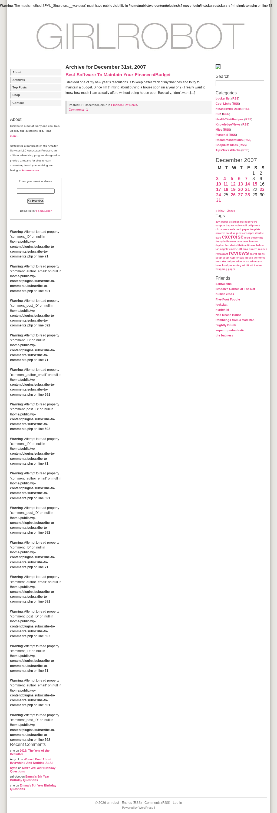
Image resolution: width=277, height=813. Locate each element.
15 (254, 184)
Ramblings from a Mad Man (235, 320)
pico (245, 249)
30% (218, 221)
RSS (235, 98)
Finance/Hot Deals (229, 108)
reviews (239, 253)
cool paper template (248, 229)
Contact (18, 102)
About (16, 72)
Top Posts (19, 87)
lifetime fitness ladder (251, 245)
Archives (18, 79)
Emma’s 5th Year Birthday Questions (29, 778)
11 (225, 184)
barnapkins (224, 283)
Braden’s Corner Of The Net (235, 288)
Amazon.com (30, 170)
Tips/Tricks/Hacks (228, 150)
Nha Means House (228, 314)
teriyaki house (244, 257)
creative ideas (234, 233)
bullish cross (225, 294)
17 (218, 189)
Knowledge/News (228, 124)
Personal (222, 134)
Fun (218, 113)
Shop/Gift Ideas (227, 145)
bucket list (223, 98)
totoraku (221, 261)
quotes (253, 249)
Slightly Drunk (226, 325)
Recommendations (229, 139)
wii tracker (256, 265)
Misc (219, 129)
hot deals (231, 245)
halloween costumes (235, 241)
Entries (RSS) (132, 803)
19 (233, 189)
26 (233, 195)
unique (231, 261)
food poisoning (253, 237)
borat (243, 221)
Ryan (13, 767)
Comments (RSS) (157, 803)
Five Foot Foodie (228, 299)
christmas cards (225, 229)
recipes (262, 249)
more (13, 135)
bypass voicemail (236, 225)
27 (240, 195)
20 (240, 189)
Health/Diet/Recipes (229, 119)
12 (233, 184)
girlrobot (113, 803)
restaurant (222, 254)
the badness (224, 335)
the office (259, 257)
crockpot (248, 233)
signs (261, 254)
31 (218, 200)
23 (262, 189)
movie (234, 249)
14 (247, 184)
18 (225, 189)
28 (247, 195)
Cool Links (223, 103)
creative (220, 233)
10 (218, 184)
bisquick (234, 221)
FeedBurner (44, 210)
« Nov (220, 211)
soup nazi (229, 257)
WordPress (145, 807)
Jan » (231, 211)
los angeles (223, 249)
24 (218, 195)
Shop (16, 95)
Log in (177, 803)
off (240, 249)
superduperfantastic (230, 330)
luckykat (221, 304)
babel (224, 221)
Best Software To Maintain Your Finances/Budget (118, 74)
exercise (232, 237)
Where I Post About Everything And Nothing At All (31, 761)
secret (253, 254)
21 (247, 189)
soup (219, 257)
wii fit (245, 265)
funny (219, 241)
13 (240, 184)
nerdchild (222, 309)
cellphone (254, 225)
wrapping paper (225, 269)
